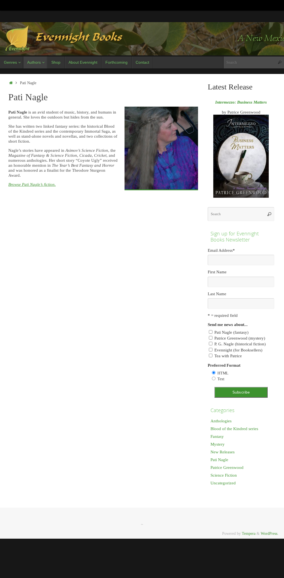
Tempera (248, 533)
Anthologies (221, 421)
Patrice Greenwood (227, 467)
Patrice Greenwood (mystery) (239, 338)
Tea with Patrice (228, 356)
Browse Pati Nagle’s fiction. (32, 184)
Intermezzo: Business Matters (241, 102)
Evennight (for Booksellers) (238, 350)
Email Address (221, 250)
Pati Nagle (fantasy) (231, 332)
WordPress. (269, 533)
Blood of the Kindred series (234, 429)
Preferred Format (224, 365)
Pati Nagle (219, 460)
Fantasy (217, 436)
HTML (223, 373)
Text (220, 379)
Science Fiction (224, 475)
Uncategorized (223, 483)
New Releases (223, 452)
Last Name (217, 294)
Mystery (218, 444)
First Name (217, 272)
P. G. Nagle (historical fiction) (240, 344)
